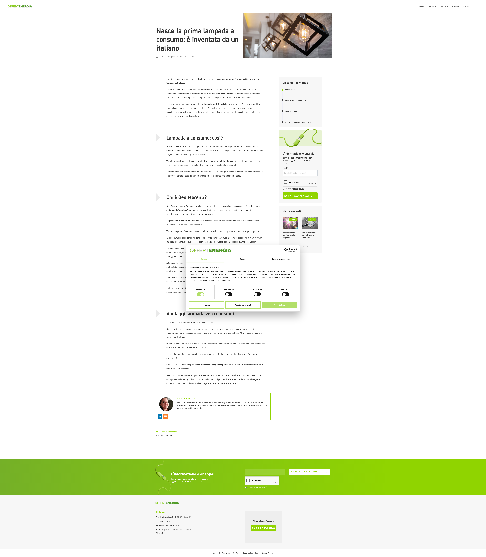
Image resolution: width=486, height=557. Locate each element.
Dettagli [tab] (243, 259)
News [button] (431, 6)
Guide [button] (466, 6)
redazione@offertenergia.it (167, 525)
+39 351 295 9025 (163, 521)
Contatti (216, 553)
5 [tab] (307, 246)
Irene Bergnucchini (164, 57)
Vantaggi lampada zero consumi (298, 122)
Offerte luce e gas (449, 6)
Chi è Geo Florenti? (293, 111)
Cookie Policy (267, 553)
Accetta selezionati (243, 305)
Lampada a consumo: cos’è (296, 100)
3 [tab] (300, 246)
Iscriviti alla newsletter (298, 195)
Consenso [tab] (205, 259)
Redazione (160, 512)
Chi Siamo (237, 553)
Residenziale (191, 57)
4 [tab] (304, 246)
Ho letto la (295, 188)
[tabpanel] (290, 228)
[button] (476, 7)
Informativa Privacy (251, 553)
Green (421, 6)
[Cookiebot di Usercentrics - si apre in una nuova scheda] (286, 250)
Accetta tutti (279, 305)
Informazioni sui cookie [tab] (280, 259)
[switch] (228, 294)
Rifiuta (207, 305)
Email (285, 168)
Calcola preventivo (263, 528)
